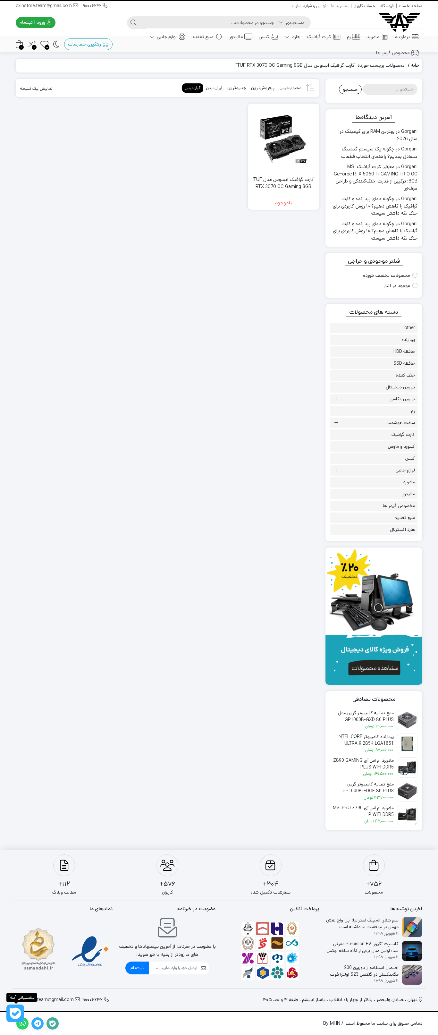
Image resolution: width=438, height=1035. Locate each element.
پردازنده (402, 36)
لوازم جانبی (166, 36)
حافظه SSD (404, 363)
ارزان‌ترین (214, 88)
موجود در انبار (397, 285)
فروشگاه (387, 6)
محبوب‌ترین (290, 88)
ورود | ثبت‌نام (33, 22)
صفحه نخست (410, 6)
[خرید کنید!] (373, 616)
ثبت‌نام (137, 967)
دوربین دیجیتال (400, 387)
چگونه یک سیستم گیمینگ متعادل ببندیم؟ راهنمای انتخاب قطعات (379, 153)
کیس (264, 36)
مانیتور (236, 36)
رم (349, 36)
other (409, 328)
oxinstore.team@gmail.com (44, 6)
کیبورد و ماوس (401, 446)
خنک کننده (405, 375)
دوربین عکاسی (402, 399)
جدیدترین (236, 88)
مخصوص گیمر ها (393, 52)
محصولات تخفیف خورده (386, 275)
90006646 (93, 6)
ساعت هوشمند (401, 423)
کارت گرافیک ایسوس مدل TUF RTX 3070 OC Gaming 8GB (283, 183)
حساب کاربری (364, 6)
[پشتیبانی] (15, 1013)
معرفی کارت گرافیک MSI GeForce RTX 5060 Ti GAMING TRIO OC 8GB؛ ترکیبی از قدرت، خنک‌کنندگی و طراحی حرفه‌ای (375, 177)
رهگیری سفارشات (85, 44)
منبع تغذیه (203, 36)
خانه (415, 65)
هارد (295, 36)
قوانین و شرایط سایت (309, 6)
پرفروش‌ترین (262, 88)
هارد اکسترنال (402, 529)
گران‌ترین (193, 88)
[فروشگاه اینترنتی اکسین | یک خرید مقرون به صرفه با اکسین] (399, 22)
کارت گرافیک (319, 36)
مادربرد (372, 36)
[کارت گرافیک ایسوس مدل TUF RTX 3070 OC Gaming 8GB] (283, 139)
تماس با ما (340, 6)
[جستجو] (133, 22)
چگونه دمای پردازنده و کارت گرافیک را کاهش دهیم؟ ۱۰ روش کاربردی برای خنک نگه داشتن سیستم (375, 205)
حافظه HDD (404, 351)
